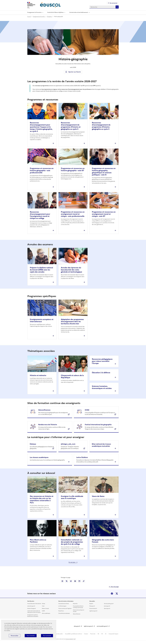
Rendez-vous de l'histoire (47, 424)
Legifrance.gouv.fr (93, 611)
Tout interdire (31, 636)
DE (98, 634)
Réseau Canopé (45, 608)
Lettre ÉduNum (82, 457)
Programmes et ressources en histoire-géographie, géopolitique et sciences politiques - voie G (104, 171)
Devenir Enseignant (31, 608)
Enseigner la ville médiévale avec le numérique (72, 497)
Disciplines (49, 16)
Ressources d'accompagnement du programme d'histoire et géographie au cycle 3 (70, 125)
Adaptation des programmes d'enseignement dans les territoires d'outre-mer (72, 321)
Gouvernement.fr (93, 608)
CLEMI (43, 611)
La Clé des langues (62, 606)
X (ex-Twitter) (117, 593)
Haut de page (115, 586)
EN (102, 634)
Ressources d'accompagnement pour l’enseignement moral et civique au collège (40, 215)
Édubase (33, 444)
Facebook (112, 593)
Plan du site (93, 634)
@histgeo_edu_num (68, 444)
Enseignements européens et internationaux (41, 320)
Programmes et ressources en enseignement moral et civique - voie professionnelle (73, 214)
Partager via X (66, 581)
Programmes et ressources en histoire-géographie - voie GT (73, 169)
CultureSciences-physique (64, 613)
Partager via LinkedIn (75, 581)
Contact (86, 634)
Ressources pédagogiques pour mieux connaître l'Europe (102, 361)
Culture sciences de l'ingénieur (65, 608)
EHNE (87, 410)
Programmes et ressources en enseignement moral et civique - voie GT (104, 214)
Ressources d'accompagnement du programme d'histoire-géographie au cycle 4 (101, 125)
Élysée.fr (91, 603)
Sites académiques (46, 613)
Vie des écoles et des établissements (78, 12)
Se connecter (113, 3)
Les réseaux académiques (39, 457)
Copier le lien (83, 581)
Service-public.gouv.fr (109, 603)
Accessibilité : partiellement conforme (73, 634)
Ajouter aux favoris (74, 72)
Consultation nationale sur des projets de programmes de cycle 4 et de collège (72, 542)
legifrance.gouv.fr (88, 626)
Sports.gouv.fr (107, 608)
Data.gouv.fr (92, 606)
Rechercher (117, 7)
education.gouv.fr (31, 606)
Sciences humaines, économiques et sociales (102, 387)
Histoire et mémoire (38, 375)
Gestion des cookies (58, 634)
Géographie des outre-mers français (103, 541)
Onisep (43, 603)
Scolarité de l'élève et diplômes (55, 12)
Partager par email (79, 581)
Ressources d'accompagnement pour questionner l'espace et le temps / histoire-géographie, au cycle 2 (41, 126)
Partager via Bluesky (70, 581)
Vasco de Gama (98, 496)
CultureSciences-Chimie (63, 603)
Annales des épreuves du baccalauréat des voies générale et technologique (71, 269)
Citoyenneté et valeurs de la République (72, 376)
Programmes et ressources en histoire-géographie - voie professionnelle (42, 170)
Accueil (29, 16)
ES (105, 634)
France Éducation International (34, 603)
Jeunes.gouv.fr (107, 606)
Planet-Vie (75, 603)
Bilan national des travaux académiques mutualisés (101, 445)
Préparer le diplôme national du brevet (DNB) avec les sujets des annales (41, 269)
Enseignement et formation (34, 12)
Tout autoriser (47, 636)
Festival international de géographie (98, 424)
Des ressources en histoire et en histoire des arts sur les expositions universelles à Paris (41, 499)
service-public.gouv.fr (102, 626)
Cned (43, 606)
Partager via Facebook (62, 581)
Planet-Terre (61, 611)
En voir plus (72, 562)
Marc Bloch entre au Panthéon (38, 541)
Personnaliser (14, 636)
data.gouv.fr (77, 626)
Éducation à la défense (101, 372)
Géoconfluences (44, 410)
